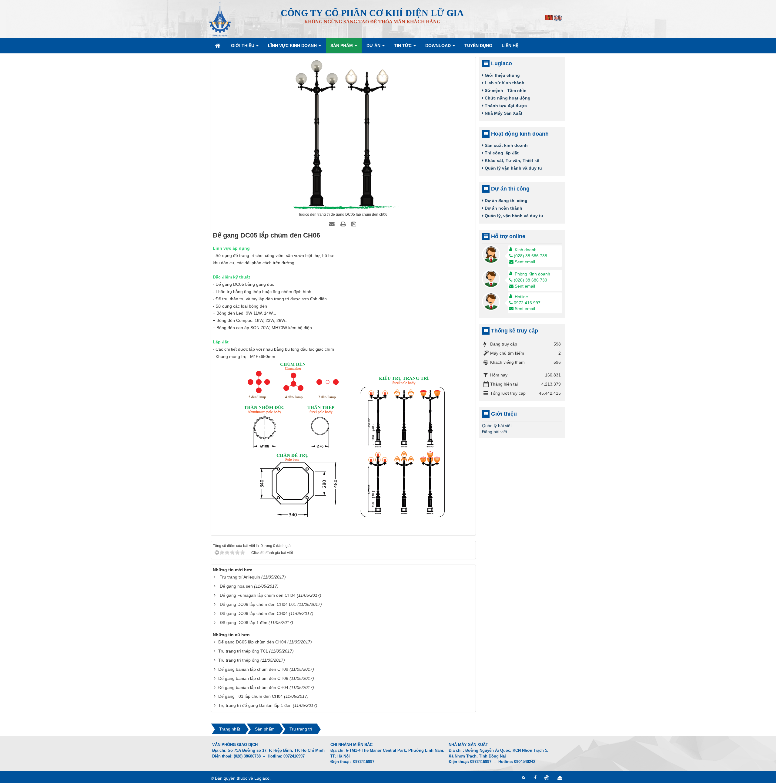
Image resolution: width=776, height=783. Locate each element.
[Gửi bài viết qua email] (332, 223)
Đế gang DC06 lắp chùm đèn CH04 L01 (258, 604)
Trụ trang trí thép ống (238, 660)
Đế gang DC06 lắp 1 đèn (243, 622)
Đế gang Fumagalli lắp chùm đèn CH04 (258, 595)
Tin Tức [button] (403, 45)
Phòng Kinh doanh (532, 274)
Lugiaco (261, 778)
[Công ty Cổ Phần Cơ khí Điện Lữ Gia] (220, 17)
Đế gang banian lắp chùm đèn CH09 (253, 669)
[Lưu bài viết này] (354, 223)
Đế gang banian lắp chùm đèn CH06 (253, 678)
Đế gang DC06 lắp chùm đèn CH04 (254, 613)
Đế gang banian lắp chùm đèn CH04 (253, 687)
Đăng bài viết (494, 431)
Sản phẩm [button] (342, 45)
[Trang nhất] (218, 45)
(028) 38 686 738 (530, 255)
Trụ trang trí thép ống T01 (243, 651)
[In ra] (343, 223)
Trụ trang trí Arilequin (240, 577)
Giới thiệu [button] (243, 45)
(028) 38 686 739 (530, 280)
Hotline (521, 296)
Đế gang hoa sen (236, 586)
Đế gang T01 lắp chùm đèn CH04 (250, 696)
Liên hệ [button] (510, 45)
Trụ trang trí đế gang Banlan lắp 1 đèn (255, 705)
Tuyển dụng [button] (478, 45)
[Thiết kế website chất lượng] (547, 777)
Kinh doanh (526, 249)
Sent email (525, 261)
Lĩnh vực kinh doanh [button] (293, 45)
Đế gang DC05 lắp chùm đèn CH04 (252, 642)
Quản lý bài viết (497, 425)
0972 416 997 (527, 302)
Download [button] (438, 45)
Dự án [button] (374, 45)
